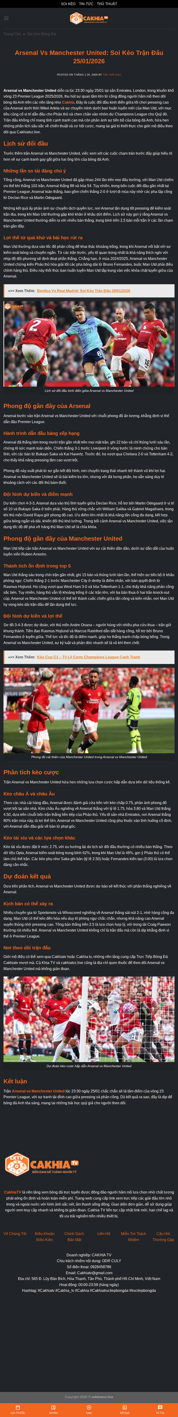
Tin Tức (86, 4)
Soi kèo (68, 4)
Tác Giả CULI (112, 74)
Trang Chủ (12, 34)
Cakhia (68, 102)
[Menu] (6, 18)
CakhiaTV (12, 1192)
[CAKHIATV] (89, 18)
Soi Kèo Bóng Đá (41, 34)
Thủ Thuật (107, 4)
